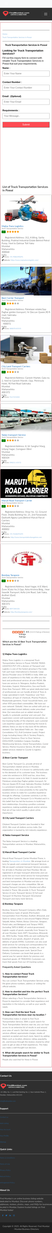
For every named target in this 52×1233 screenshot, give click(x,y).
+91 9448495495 (16, 534)
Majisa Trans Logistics (12, 226)
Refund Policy (5, 1176)
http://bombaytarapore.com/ (21, 612)
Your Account (5, 1129)
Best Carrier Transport (13, 298)
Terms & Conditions (7, 1158)
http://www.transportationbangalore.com (26, 537)
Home (4, 34)
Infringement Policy (7, 1183)
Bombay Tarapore (10, 575)
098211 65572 (15, 462)
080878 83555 (15, 328)
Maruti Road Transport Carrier (17, 500)
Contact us (4, 1117)
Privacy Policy (5, 1170)
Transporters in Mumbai (19, 861)
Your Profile (4, 1136)
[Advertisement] (26, 156)
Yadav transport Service (14, 435)
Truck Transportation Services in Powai (17, 37)
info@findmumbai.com (8, 1101)
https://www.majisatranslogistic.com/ (25, 260)
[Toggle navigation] (6, 4)
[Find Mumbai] (15, 14)
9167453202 (15, 397)
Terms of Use (5, 1164)
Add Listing (4, 1123)
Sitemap (3, 1142)
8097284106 (15, 609)
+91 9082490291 (16, 257)
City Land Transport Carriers (16, 366)
